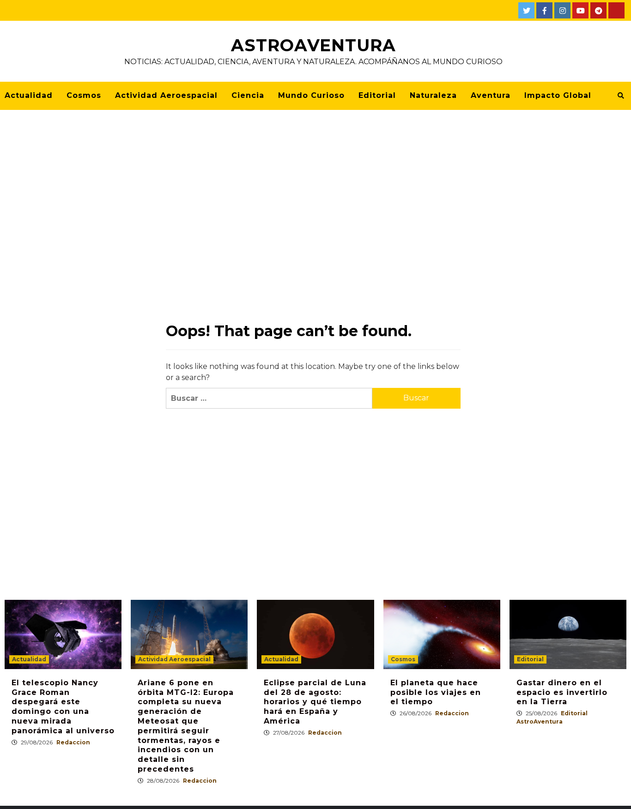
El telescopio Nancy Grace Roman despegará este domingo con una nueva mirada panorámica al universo (63, 706)
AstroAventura (313, 45)
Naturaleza (433, 95)
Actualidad (29, 95)
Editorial (377, 95)
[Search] (620, 95)
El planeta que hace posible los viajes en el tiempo (435, 692)
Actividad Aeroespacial (166, 95)
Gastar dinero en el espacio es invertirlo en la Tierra (561, 692)
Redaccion (73, 742)
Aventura (490, 95)
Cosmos (84, 95)
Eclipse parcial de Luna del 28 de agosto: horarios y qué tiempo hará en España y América (315, 701)
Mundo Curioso (311, 95)
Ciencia (247, 95)
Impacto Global (557, 95)
